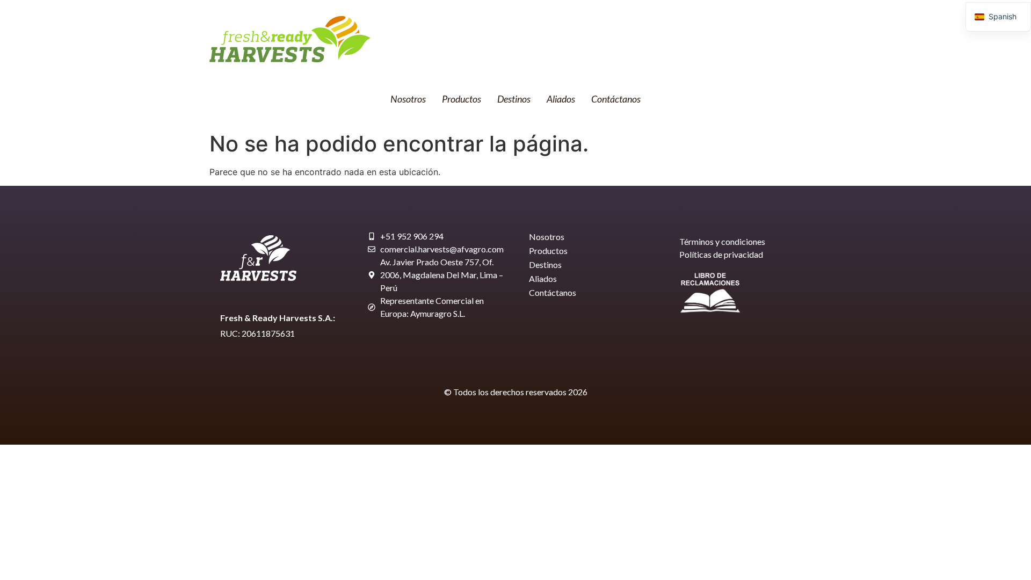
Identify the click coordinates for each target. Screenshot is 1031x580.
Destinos (514, 99)
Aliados (561, 99)
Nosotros (408, 99)
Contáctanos (616, 99)
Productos (461, 99)
